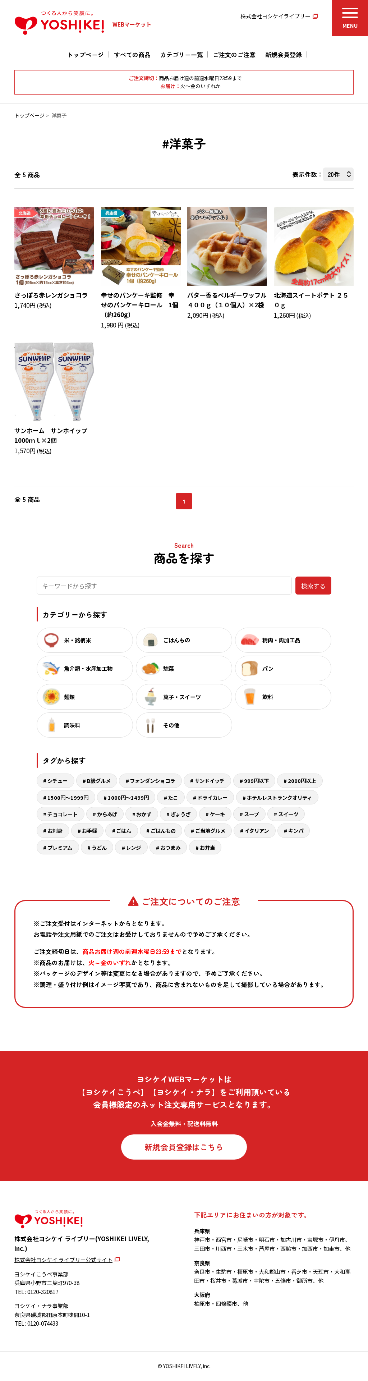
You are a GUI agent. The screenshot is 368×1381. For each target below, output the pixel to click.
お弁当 (207, 847)
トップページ (85, 54)
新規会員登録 (283, 54)
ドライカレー (212, 797)
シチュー (57, 780)
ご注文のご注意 (234, 54)
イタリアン (256, 830)
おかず (143, 814)
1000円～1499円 (128, 797)
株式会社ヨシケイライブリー (275, 16)
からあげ (107, 814)
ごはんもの (163, 830)
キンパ (295, 830)
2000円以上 (302, 780)
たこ (173, 797)
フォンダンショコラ (152, 780)
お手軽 (89, 830)
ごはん (123, 830)
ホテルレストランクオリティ (279, 797)
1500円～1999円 (67, 797)
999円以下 (256, 780)
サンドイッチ (209, 780)
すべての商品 (132, 54)
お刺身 (55, 830)
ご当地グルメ (210, 830)
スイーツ (288, 814)
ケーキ (217, 814)
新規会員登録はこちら (184, 1146)
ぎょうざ (180, 814)
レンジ (133, 847)
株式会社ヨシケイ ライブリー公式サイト (63, 1259)
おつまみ (170, 847)
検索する (313, 585)
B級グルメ (99, 780)
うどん (99, 847)
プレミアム (59, 847)
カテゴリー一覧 (181, 54)
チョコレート (62, 814)
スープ (251, 814)
